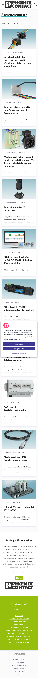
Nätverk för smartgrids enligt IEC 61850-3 (19, 509)
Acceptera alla (19, 349)
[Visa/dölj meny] (3, 4)
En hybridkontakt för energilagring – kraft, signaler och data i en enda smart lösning (17, 62)
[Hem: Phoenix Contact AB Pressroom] (18, 4)
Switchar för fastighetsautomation (15, 409)
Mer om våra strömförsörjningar (19, 633)
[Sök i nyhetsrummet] (35, 4)
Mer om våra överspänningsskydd (19, 636)
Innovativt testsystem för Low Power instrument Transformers (17, 110)
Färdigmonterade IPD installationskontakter (15, 459)
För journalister (19, 668)
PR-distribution (19, 662)
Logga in (19, 674)
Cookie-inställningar (19, 353)
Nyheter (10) (5, 23)
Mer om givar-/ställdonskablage (19, 639)
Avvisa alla (19, 344)
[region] (19, 339)
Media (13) (17, 23)
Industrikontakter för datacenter (15, 208)
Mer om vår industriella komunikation (19, 630)
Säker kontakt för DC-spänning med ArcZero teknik (19, 308)
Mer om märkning (19, 625)
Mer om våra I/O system (19, 627)
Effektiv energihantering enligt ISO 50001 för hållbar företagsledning (18, 260)
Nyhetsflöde (19, 671)
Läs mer (19, 578)
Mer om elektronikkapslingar (19, 642)
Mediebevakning (19, 659)
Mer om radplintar (19, 622)
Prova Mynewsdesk (19, 665)
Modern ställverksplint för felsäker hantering (17, 359)
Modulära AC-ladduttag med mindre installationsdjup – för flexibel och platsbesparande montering (19, 162)
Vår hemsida (19, 616)
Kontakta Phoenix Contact (19, 619)
